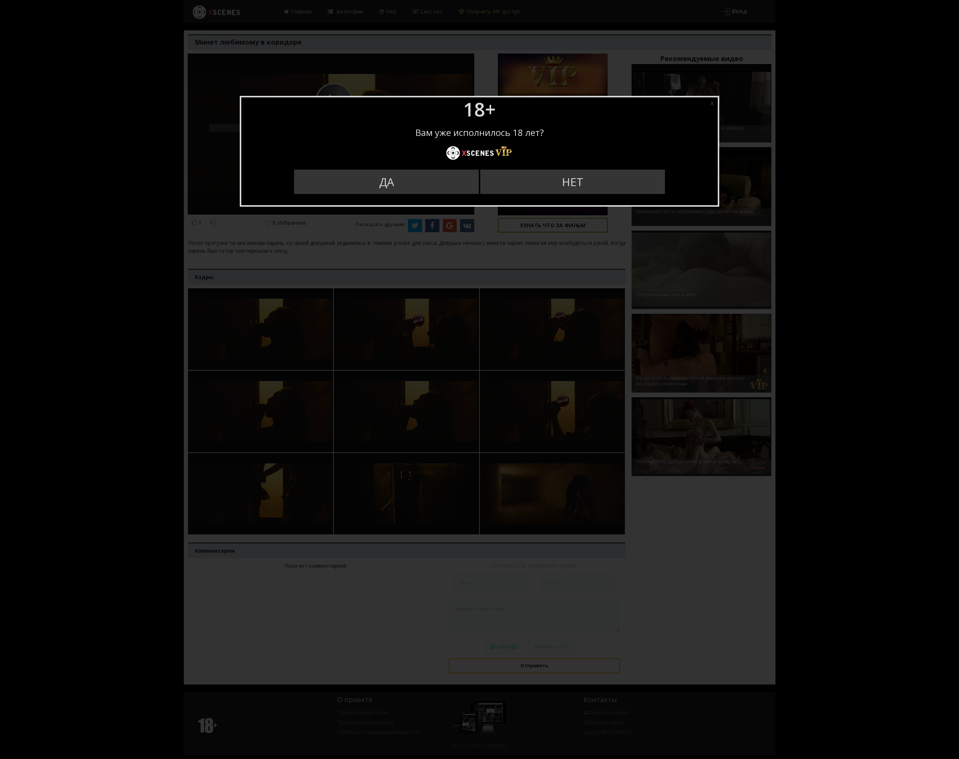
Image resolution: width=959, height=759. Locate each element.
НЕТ (572, 181)
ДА (386, 181)
